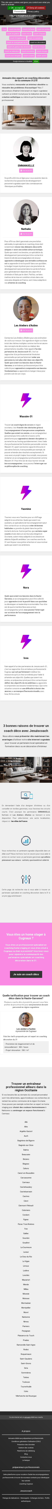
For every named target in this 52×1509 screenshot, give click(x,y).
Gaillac (26, 1233)
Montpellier (26, 1308)
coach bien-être (14, 29)
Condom (26, 1215)
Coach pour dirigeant (13, 56)
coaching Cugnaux (26, 1484)
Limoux (26, 1266)
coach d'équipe (39, 34)
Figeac (26, 1220)
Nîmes (26, 1322)
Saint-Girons (26, 1363)
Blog (26, 1454)
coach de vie (26, 34)
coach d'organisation (17, 38)
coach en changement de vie (17, 42)
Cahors (26, 1168)
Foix (26, 1229)
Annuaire (11, 1438)
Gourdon (26, 1238)
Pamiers (26, 1326)
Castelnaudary (26, 1187)
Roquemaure (26, 1354)
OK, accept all (16, 8)
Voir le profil (27, 171)
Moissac (26, 1298)
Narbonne (26, 1317)
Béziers (26, 1159)
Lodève (26, 1271)
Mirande (26, 1294)
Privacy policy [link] (33, 11)
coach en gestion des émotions (19, 47)
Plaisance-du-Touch (26, 1336)
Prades (26, 1340)
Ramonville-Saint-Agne (26, 1345)
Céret (26, 1201)
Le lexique (26, 1460)
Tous (4, 29)
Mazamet (26, 1280)
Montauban (26, 1303)
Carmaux (26, 1182)
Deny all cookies (36, 8)
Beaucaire (26, 1155)
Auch (26, 1136)
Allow (36, 61)
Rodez (26, 1350)
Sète (26, 1368)
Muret (26, 1312)
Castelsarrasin (26, 1192)
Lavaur (26, 1252)
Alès (26, 1127)
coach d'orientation (35, 38)
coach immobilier (28, 51)
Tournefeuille (26, 1387)
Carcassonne (26, 1178)
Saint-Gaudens (26, 1359)
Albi (26, 1122)
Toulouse (26, 1382)
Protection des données (26, 1445)
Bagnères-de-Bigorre (26, 1141)
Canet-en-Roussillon (26, 1173)
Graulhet (26, 1243)
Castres (26, 1196)
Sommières (26, 1373)
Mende (26, 1285)
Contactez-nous (26, 1457)
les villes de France (19, 821)
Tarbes (26, 1377)
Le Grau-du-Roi (26, 1257)
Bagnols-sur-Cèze (26, 1145)
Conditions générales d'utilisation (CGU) (26, 1441)
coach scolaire (28, 56)
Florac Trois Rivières (26, 1224)
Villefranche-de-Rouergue (26, 1396)
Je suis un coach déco (26, 974)
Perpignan (26, 1331)
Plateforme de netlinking (26, 1451)
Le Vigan (26, 1261)
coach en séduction (12, 51)
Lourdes (26, 1275)
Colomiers (26, 1210)
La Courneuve (26, 1247)
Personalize (19, 11)
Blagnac (26, 1164)
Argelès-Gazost (26, 1131)
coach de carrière (43, 29)
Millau (26, 1289)
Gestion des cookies (26, 1448)
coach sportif (41, 56)
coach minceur (42, 51)
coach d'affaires (29, 29)
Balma (26, 1150)
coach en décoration (37, 42)
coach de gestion (13, 34)
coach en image (39, 47)
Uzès (26, 1391)
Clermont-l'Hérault (26, 1206)
